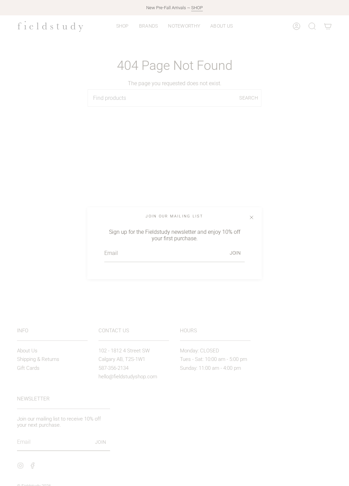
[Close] (251, 217)
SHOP (197, 7)
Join (235, 253)
